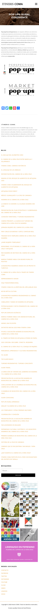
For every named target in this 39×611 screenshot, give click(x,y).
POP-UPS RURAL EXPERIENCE (10, 402)
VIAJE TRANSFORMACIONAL (10, 283)
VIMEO (3, 588)
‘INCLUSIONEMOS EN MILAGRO (11, 425)
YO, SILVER (4, 355)
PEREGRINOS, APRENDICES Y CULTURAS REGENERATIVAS (19, 351)
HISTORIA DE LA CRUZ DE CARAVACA (12, 442)
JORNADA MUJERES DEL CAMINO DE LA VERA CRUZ (17, 227)
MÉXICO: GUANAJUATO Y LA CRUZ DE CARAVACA (16, 195)
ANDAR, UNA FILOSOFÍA (8, 323)
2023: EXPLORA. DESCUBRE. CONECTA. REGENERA (17, 342)
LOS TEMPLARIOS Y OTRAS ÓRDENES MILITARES (16, 410)
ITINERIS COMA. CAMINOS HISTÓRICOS (13, 166)
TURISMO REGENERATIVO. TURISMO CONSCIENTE (17, 363)
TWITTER (4, 576)
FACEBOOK (4, 573)
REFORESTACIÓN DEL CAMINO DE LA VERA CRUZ (16, 174)
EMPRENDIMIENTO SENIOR (9, 279)
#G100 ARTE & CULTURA (8, 291)
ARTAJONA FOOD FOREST (9, 191)
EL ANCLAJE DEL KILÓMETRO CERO (12, 155)
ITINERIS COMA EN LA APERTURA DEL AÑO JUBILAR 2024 (19, 287)
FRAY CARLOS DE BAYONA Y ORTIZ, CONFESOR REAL (17, 231)
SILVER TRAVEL (5, 367)
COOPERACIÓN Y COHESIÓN (10, 414)
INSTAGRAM (5, 579)
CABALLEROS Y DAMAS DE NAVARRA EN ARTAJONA (17, 302)
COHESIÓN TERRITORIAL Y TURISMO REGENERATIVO (17, 217)
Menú (36, 4)
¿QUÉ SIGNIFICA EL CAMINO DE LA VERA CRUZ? (16, 453)
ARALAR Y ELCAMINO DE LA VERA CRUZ (13, 406)
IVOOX (3, 594)
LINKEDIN (4, 591)
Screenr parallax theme (14, 608)
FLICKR (3, 585)
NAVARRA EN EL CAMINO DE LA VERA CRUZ (14, 200)
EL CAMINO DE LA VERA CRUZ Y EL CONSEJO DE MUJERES (19, 346)
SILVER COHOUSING (7, 397)
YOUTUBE (4, 582)
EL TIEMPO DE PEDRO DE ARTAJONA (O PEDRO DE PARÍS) (19, 338)
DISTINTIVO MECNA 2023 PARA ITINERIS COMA (16, 327)
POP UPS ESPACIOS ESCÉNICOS (11, 313)
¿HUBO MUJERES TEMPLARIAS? (10, 242)
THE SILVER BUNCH (7, 359)
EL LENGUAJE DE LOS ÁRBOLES (11, 170)
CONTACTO (4, 570)
